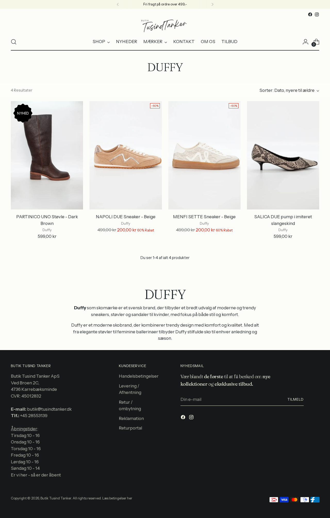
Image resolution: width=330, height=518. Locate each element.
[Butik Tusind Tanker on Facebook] (310, 14)
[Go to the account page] (305, 42)
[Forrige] (117, 4)
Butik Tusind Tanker (55, 498)
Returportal (130, 428)
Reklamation (131, 418)
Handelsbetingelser (139, 376)
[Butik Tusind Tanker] (165, 25)
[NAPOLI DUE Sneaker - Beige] (125, 155)
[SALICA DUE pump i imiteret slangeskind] (283, 155)
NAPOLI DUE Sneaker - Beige (125, 216)
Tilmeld (295, 399)
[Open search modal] (14, 42)
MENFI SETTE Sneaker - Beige (204, 216)
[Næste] (212, 4)
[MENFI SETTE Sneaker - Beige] (204, 155)
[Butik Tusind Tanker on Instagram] (317, 14)
